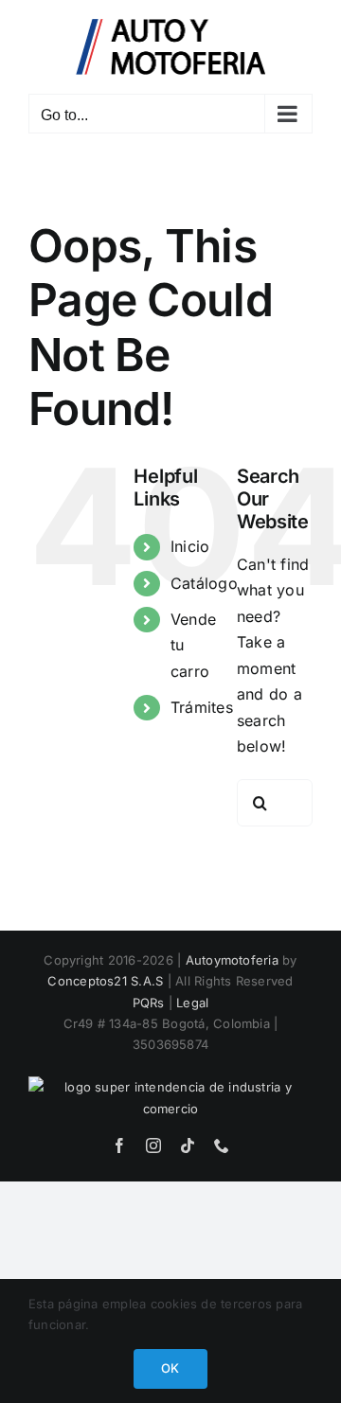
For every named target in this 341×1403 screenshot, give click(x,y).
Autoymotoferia (232, 960)
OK (170, 1368)
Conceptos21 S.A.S (105, 980)
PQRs (149, 1002)
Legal (192, 1002)
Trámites (201, 707)
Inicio (189, 546)
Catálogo (204, 583)
